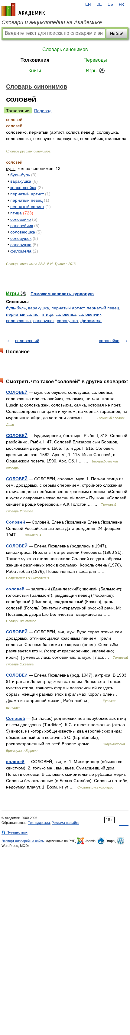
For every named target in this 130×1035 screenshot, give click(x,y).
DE (99, 4)
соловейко (20, 219)
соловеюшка (22, 232)
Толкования (35, 60)
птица (16, 213)
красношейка (23, 187)
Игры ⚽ (95, 70)
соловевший (27, 340)
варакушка (20, 181)
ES (110, 4)
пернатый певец (26, 200)
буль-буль (20, 174)
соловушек (20, 238)
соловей (15, 588)
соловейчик (21, 225)
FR (121, 4)
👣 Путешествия (15, 832)
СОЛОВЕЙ (17, 392)
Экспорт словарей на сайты (23, 841)
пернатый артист (27, 193)
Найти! (116, 33)
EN (88, 4)
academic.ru (23, 9)
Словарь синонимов (65, 49)
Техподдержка (39, 822)
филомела (20, 251)
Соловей (15, 522)
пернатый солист (27, 206)
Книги (34, 70)
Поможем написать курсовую (62, 293)
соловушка (20, 244)
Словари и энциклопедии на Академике (52, 22)
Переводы (95, 60)
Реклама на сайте (65, 822)
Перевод (42, 110)
